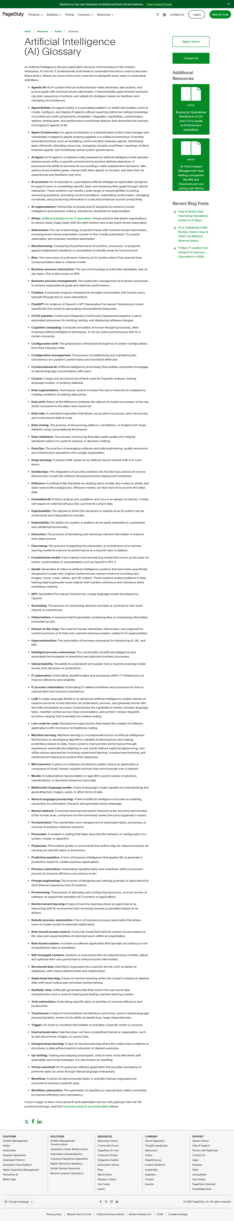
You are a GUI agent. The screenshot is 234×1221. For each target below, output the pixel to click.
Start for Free (220, 14)
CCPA (160, 1214)
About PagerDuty (154, 1140)
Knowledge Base (201, 1189)
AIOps (6, 1145)
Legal (195, 1160)
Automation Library (108, 1164)
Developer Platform (14, 1160)
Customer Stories (108, 1155)
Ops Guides (199, 1179)
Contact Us (177, 14)
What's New (9, 1179)
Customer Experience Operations (69, 1158)
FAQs (195, 1169)
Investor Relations (155, 1164)
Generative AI (10, 1174)
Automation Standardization (66, 1154)
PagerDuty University (203, 1184)
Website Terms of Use (79, 1214)
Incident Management (15, 1140)
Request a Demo (107, 1179)
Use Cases (104, 1184)
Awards (149, 1184)
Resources (103, 14)
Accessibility (199, 1174)
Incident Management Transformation (62, 1142)
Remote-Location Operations (66, 1173)
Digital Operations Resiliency (66, 1163)
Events (101, 1189)
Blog (100, 1169)
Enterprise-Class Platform (17, 1164)
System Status (200, 1140)
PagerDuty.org (153, 1160)
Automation (9, 1150)
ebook (191, 105)
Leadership (151, 1169)
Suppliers (150, 1174)
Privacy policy (54, 1214)
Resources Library (108, 1140)
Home (27, 31)
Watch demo (191, 41)
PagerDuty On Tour (108, 1150)
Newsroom (151, 1150)
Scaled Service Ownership (65, 1168)
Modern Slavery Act (140, 1214)
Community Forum (108, 1145)
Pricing (69, 14)
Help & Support (201, 1145)
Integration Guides (108, 1160)
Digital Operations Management (21, 1169)
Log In (197, 14)
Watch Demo (105, 1174)
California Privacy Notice (110, 1214)
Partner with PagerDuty (205, 1150)
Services (197, 1164)
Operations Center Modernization (69, 1149)
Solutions (52, 14)
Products (34, 14)
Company (84, 14)
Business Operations (14, 1155)
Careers (149, 1179)
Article (58, 31)
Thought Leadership (156, 1145)
